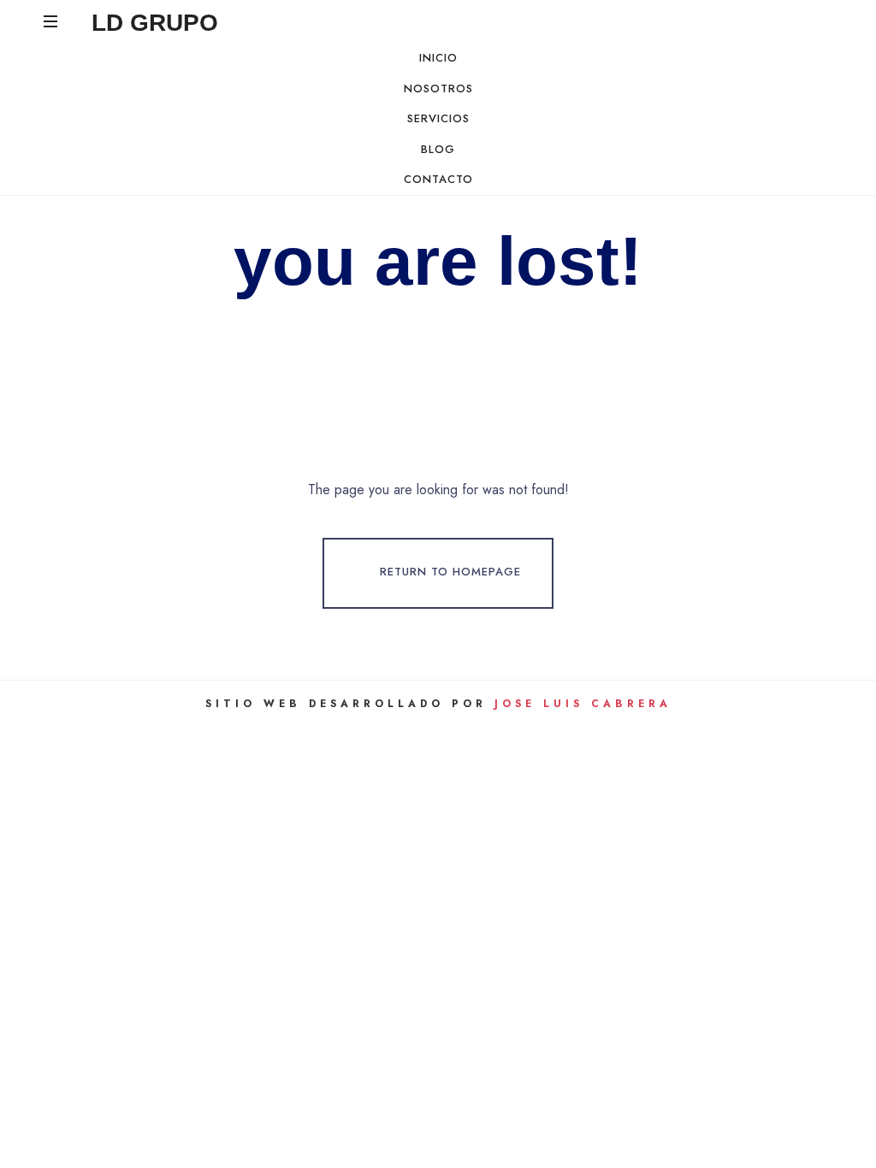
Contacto (438, 179)
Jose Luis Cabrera (583, 703)
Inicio (438, 58)
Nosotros (438, 88)
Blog (438, 149)
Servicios (438, 118)
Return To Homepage (450, 572)
